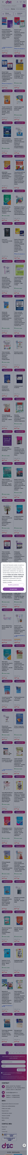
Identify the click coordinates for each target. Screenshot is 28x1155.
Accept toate (13, 589)
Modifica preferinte (13, 585)
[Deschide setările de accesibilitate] (24, 1145)
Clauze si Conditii (18, 576)
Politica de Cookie (12, 574)
